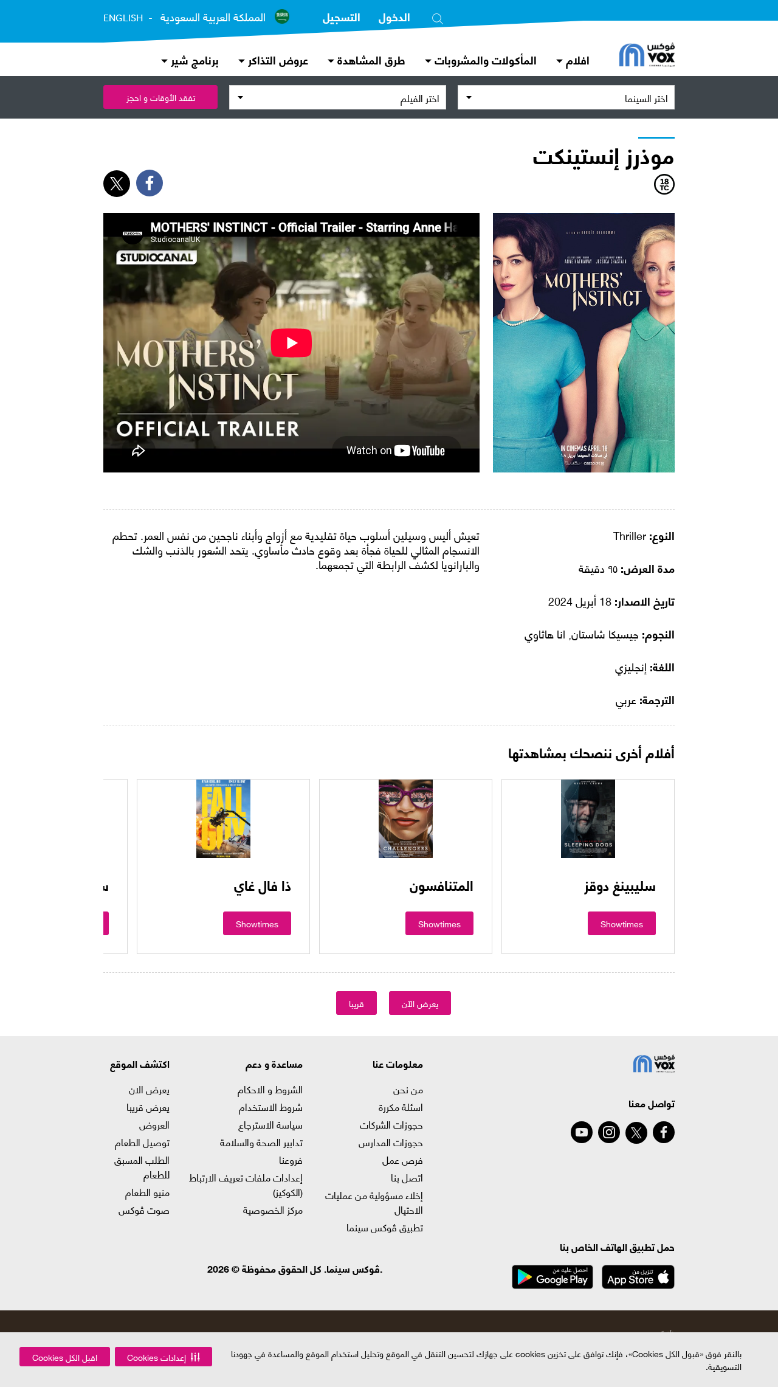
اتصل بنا (406, 1177)
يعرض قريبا (148, 1106)
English (123, 18)
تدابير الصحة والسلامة (261, 1142)
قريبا (356, 1003)
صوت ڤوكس (144, 1209)
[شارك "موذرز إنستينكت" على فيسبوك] (149, 183)
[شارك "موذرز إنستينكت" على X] (116, 183)
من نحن (407, 1089)
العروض (154, 1124)
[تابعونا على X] (636, 1133)
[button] (163, 1356)
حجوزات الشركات (391, 1124)
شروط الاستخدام (271, 1106)
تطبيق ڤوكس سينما (384, 1227)
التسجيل (341, 16)
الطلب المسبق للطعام (142, 1166)
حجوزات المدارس (390, 1142)
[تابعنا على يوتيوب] (582, 1132)
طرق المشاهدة (369, 59)
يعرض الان (149, 1089)
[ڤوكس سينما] (647, 56)
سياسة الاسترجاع (270, 1124)
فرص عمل (402, 1159)
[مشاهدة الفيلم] (588, 818)
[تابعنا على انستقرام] (609, 1132)
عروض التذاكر (276, 59)
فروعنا (291, 1159)
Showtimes (622, 923)
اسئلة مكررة (400, 1106)
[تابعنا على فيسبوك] (664, 1132)
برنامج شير (193, 59)
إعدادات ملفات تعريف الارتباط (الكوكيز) (246, 1184)
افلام (576, 59)
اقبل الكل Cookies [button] (64, 1357)
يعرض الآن (420, 1003)
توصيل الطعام (142, 1142)
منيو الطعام (147, 1192)
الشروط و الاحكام (270, 1089)
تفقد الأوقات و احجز (160, 97)
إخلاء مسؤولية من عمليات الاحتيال (373, 1202)
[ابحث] (438, 16)
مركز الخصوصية (273, 1209)
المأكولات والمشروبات (484, 59)
